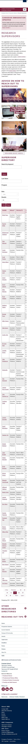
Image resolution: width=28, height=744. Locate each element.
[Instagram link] (3, 689)
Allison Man (5, 532)
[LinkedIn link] (7, 689)
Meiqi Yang (5, 215)
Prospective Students (13, 13)
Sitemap (12, 696)
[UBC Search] (24, 2)
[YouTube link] (11, 689)
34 (23, 592)
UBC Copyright (5, 741)
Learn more (21, 57)
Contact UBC (5, 709)
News (3, 712)
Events (3, 714)
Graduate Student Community (11, 680)
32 (15, 592)
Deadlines (4, 642)
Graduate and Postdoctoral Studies (14, 660)
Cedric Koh (5, 335)
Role (3, 191)
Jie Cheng (4, 583)
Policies (4, 649)
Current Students (6, 629)
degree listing (12, 70)
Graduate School (5, 13)
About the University (7, 710)
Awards (3, 636)
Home (3, 623)
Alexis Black (5, 262)
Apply (3, 655)
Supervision (5, 639)
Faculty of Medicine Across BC (9, 734)
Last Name (5, 178)
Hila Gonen (5, 328)
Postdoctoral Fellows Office (10, 678)
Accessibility (13, 741)
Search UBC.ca (6, 719)
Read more (6, 27)
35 (7, 595)
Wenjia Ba (4, 370)
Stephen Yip (5, 435)
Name (4, 210)
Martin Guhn (5, 492)
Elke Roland (5, 564)
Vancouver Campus (7, 724)
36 (11, 595)
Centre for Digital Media (7, 732)
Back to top (5, 696)
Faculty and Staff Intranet (10, 682)
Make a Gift (4, 717)
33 (19, 592)
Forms (3, 646)
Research (22, 696)
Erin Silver (4, 504)
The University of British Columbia (10, 3)
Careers (4, 715)
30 (8, 592)
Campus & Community (7, 633)
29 (25, 590)
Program (4, 185)
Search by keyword (7, 164)
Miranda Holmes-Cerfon (4, 545)
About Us (4, 652)
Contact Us (4, 671)
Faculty (19, 210)
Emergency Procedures (7, 739)
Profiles (17, 696)
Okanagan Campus (7, 726)
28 (21, 590)
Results (4, 197)
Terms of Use (17, 739)
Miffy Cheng (5, 321)
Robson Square (5, 730)
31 (11, 592)
